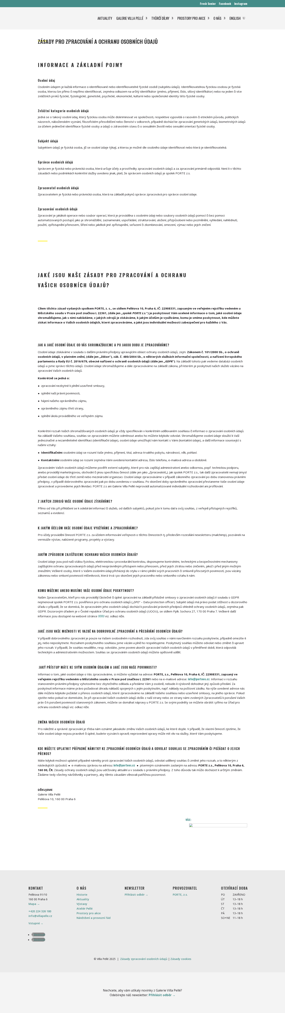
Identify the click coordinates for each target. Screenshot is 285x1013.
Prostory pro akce (89, 913)
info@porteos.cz (199, 679)
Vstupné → (35, 923)
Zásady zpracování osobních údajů (143, 959)
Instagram (240, 3)
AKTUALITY (105, 18)
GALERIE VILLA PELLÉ (129, 18)
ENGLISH (235, 18)
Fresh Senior (208, 3)
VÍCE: (216, 820)
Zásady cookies (180, 959)
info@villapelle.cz (40, 916)
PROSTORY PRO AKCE (191, 18)
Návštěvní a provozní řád (94, 918)
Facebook (225, 3)
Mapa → (34, 904)
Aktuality (83, 899)
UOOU (101, 616)
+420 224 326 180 (39, 911)
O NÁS (217, 18)
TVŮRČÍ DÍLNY (160, 18)
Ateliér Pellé (84, 908)
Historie (82, 894)
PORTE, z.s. (180, 894)
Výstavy (82, 904)
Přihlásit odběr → (136, 894)
